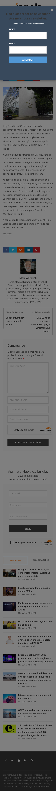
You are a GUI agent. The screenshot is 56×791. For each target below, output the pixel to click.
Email (12, 43)
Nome (12, 29)
